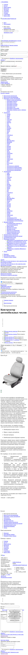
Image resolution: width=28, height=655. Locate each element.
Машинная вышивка (6, 273)
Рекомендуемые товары (10, 257)
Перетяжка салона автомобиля (12, 516)
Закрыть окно (4, 82)
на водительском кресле (17, 351)
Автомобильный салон (10, 525)
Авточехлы (7, 518)
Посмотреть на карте (6, 577)
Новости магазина (7, 282)
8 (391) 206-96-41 (5, 83)
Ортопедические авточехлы (8, 293)
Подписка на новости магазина (9, 275)
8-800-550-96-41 (5, 45)
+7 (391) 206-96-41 (5, 575)
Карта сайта (7, 15)
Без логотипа (5, 351)
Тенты (5, 527)
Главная (6, 4)
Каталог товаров (5, 93)
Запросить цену (14, 652)
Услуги (5, 6)
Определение (7, 28)
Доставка (6, 10)
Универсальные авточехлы (11, 522)
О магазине (7, 14)
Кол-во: (3, 606)
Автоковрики (7, 519)
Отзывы (6, 13)
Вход (5, 22)
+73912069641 (4, 2)
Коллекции (4, 285)
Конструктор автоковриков (11, 515)
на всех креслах (16, 352)
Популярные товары (9, 255)
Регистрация (7, 24)
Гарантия (6, 11)
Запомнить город (8, 32)
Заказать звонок (13, 45)
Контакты (6, 8)
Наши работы (7, 7)
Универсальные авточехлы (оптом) (13, 523)
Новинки (6, 254)
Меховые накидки (5, 287)
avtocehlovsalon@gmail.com (9, 18)
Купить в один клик (18, 634)
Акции (2, 259)
